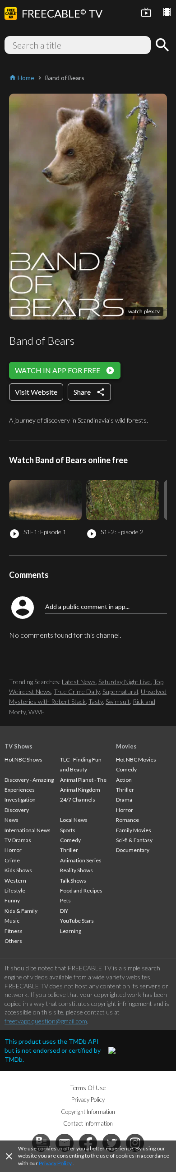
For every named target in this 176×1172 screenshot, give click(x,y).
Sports (67, 830)
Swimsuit (118, 701)
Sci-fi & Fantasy (134, 840)
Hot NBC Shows (23, 759)
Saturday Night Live (124, 681)
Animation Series (81, 860)
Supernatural (120, 691)
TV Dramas (18, 840)
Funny (12, 900)
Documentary (132, 850)
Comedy (70, 840)
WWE (36, 712)
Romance (127, 819)
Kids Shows (18, 870)
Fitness (14, 931)
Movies (126, 746)
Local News (74, 819)
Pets (65, 900)
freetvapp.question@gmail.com (46, 1021)
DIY (64, 910)
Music (12, 920)
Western (15, 880)
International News (28, 830)
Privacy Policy (55, 1163)
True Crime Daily (77, 691)
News (12, 819)
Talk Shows (73, 880)
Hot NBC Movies (136, 759)
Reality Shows (76, 870)
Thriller (69, 850)
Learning (70, 931)
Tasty (95, 701)
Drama (124, 799)
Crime (12, 860)
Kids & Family (21, 910)
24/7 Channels (77, 799)
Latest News (79, 681)
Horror (13, 850)
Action (124, 779)
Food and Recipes (81, 890)
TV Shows (18, 746)
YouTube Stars (77, 920)
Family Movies (133, 830)
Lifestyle (15, 890)
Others (13, 941)
